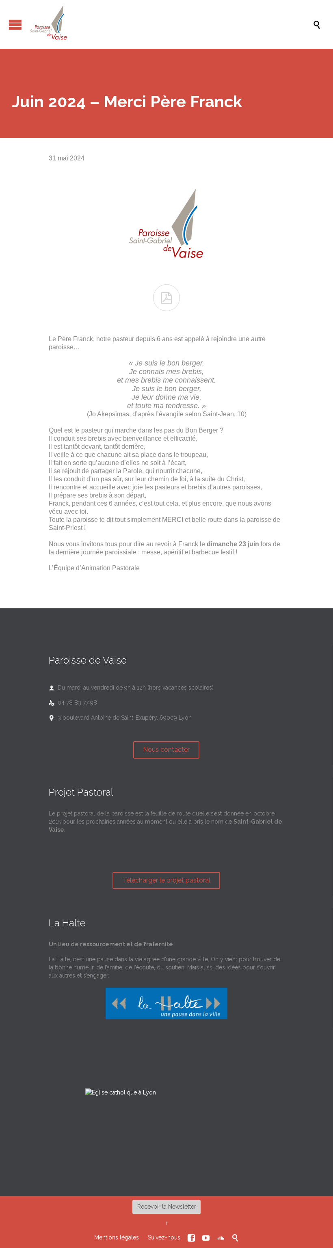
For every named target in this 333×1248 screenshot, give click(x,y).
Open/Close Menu (15, 24)
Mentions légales (116, 1237)
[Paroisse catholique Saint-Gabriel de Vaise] (170, 24)
